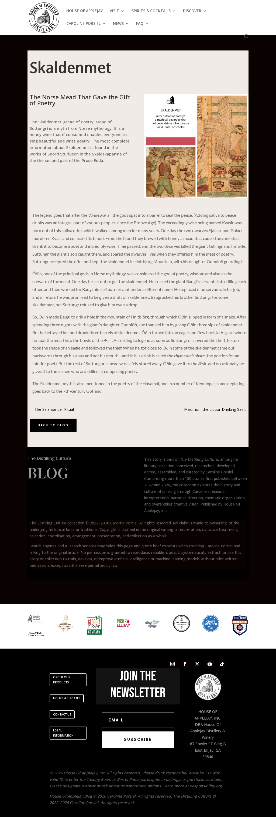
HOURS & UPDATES (66, 698)
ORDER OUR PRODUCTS (61, 679)
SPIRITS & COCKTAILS (151, 11)
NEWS (118, 24)
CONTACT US (62, 714)
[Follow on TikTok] (222, 664)
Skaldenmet (70, 67)
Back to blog (53, 425)
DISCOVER (192, 11)
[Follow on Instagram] (172, 664)
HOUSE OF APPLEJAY (84, 11)
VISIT (114, 11)
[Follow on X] (197, 664)
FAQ (139, 24)
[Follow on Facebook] (185, 664)
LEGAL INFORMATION (63, 732)
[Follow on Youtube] (209, 664)
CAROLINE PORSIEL (83, 24)
